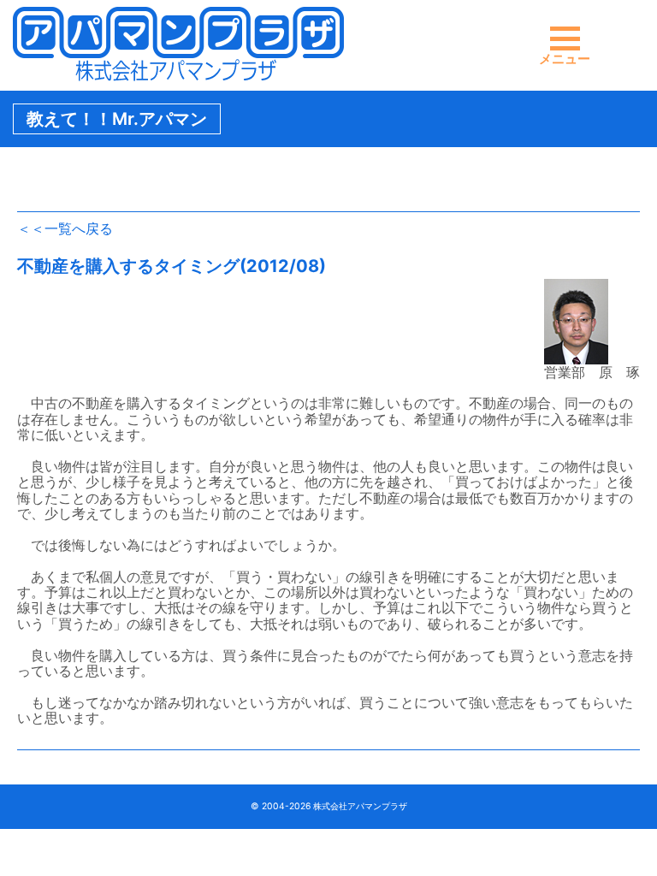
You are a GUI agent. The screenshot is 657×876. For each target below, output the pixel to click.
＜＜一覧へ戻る (65, 228)
